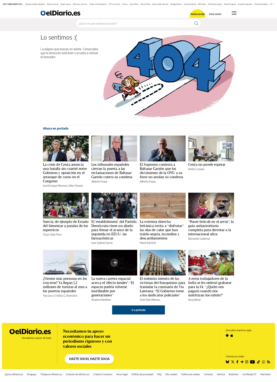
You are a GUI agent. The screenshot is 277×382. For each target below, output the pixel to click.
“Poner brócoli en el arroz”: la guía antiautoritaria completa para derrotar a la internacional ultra (211, 227)
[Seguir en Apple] (231, 335)
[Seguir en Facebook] (237, 362)
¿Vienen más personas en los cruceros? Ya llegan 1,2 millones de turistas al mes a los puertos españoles (65, 284)
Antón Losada (196, 169)
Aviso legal (122, 374)
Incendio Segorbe (245, 4)
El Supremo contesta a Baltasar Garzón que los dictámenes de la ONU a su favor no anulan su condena (161, 170)
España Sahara (190, 4)
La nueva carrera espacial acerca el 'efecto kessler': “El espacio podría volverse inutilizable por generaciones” (112, 286)
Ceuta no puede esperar (206, 164)
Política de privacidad (142, 374)
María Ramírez (148, 242)
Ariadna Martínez (101, 299)
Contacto (208, 374)
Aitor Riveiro (76, 185)
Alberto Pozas (99, 181)
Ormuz (125, 4)
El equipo (31, 374)
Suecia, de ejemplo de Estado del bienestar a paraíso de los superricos (65, 225)
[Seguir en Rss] (268, 362)
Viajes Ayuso (65, 4)
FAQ (159, 374)
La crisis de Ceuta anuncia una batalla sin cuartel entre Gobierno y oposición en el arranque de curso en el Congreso (65, 172)
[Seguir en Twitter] (232, 362)
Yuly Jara (48, 295)
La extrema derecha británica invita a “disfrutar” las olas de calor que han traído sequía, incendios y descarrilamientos (162, 229)
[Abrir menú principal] (234, 13)
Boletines (233, 374)
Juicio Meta (133, 4)
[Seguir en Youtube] (252, 362)
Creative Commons (102, 374)
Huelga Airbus (176, 4)
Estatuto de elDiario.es (77, 374)
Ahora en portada (55, 128)
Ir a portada (138, 309)
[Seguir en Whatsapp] (263, 362)
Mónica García (52, 4)
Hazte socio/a (198, 14)
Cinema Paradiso (261, 4)
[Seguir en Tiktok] (258, 362)
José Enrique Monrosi (55, 185)
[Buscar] (196, 23)
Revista (221, 374)
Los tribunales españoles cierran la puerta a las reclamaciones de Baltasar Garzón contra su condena (111, 170)
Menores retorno (80, 4)
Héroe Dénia (145, 4)
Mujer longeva (230, 4)
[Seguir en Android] (227, 335)
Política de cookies (190, 374)
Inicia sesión (215, 14)
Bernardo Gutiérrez (199, 238)
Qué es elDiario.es (14, 374)
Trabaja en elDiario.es (51, 374)
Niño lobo (202, 4)
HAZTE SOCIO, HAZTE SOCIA (89, 359)
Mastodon (265, 374)
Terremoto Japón (215, 4)
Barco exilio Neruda (160, 4)
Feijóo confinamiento (98, 4)
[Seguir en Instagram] (246, 362)
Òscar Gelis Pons (52, 234)
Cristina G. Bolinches (65, 295)
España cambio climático (35, 4)
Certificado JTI (249, 374)
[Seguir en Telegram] (241, 362)
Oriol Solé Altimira (150, 299)
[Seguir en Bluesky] (227, 362)
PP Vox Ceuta (114, 4)
